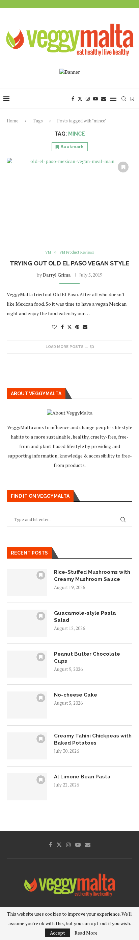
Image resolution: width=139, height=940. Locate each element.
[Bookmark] (132, 99)
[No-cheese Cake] (27, 705)
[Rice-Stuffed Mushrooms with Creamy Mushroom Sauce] (27, 582)
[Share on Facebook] (62, 327)
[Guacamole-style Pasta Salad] (27, 623)
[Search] (123, 99)
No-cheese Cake (75, 695)
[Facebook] (73, 99)
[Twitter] (80, 99)
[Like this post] (54, 327)
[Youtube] (95, 99)
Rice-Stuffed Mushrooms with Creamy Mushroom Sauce (92, 575)
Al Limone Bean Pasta (82, 777)
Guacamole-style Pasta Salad (85, 616)
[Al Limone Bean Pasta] (27, 786)
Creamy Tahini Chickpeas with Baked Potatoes (93, 739)
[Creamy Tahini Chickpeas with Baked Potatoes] (27, 745)
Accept (57, 933)
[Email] (103, 99)
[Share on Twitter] (69, 327)
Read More (86, 933)
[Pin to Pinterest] (77, 327)
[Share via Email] (85, 327)
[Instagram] (88, 99)
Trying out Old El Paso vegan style (70, 263)
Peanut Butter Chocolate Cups (87, 657)
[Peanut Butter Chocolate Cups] (27, 664)
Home (13, 121)
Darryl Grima (57, 275)
